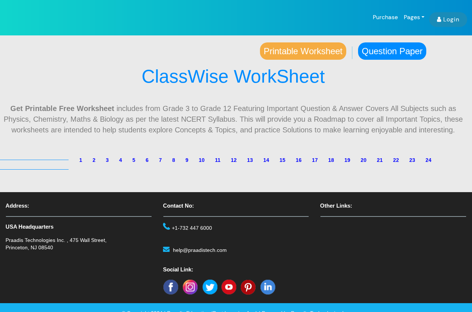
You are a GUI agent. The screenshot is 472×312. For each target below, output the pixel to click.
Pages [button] (412, 17)
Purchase (385, 17)
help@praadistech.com (200, 250)
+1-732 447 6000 (192, 228)
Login (451, 19)
